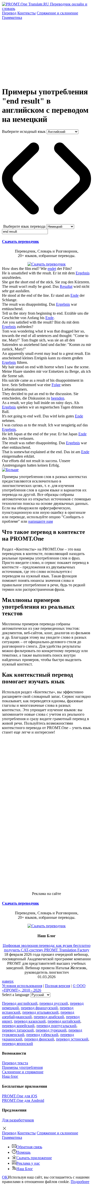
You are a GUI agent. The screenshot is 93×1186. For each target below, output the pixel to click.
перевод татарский (18, 1030)
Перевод (9, 13)
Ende (74, 295)
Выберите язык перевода (24, 226)
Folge (56, 385)
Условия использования (22, 986)
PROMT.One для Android (23, 1100)
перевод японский (17, 1043)
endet (52, 268)
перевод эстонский (72, 1039)
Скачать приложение (34, 1158)
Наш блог (10, 1076)
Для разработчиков (18, 1120)
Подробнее (80, 1182)
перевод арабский (49, 1017)
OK (5, 1177)
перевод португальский (56, 1026)
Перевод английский (19, 1003)
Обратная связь (29, 1147)
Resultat (66, 286)
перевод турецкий (51, 1030)
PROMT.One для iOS (19, 1096)
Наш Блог (24, 1169)
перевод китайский (64, 1021)
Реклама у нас (28, 1163)
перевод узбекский (42, 1035)
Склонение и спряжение (22, 1072)
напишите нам (40, 521)
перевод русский (53, 1003)
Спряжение (57, 13)
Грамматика (12, 17)
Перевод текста (15, 1063)
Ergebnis (83, 273)
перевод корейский (18, 1026)
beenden (57, 398)
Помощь (23, 1152)
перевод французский (39, 1008)
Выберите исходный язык (24, 131)
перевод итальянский (40, 1012)
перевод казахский (30, 1021)
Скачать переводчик (20, 241)
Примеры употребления (22, 1067)
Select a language (15, 995)
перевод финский (39, 1039)
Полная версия (57, 986)
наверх (8, 981)
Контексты (26, 13)
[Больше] (10, 470)
